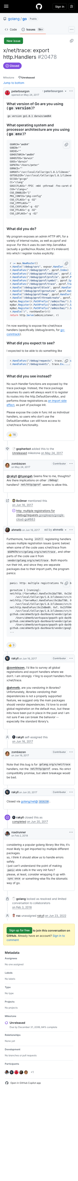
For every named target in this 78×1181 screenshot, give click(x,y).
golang (14, 19)
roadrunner (18, 832)
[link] (21, 449)
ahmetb (16, 529)
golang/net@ (35, 801)
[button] (66, 144)
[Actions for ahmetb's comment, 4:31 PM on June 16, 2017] (71, 530)
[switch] (12, 434)
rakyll (14, 658)
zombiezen (18, 463)
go (24, 19)
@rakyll (12, 476)
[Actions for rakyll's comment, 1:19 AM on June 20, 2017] (71, 792)
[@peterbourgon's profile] (7, 92)
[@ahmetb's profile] (7, 529)
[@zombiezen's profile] (7, 465)
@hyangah (25, 476)
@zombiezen (16, 667)
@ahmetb (13, 687)
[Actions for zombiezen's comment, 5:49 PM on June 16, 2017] (71, 752)
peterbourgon (20, 91)
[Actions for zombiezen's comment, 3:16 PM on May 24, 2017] (71, 463)
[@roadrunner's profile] (7, 833)
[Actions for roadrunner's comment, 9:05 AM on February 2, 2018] (71, 832)
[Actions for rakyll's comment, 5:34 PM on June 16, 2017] (71, 658)
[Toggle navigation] (6, 6)
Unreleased (19, 453)
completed (19, 821)
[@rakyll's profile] (7, 658)
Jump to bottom (13, 82)
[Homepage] (39, 6)
